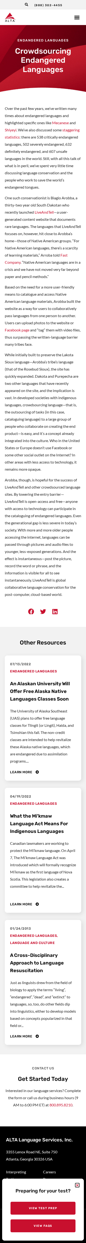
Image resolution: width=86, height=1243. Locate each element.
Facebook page (17, 330)
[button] (27, 5)
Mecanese (60, 122)
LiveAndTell (44, 212)
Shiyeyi (10, 130)
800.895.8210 (60, 1105)
